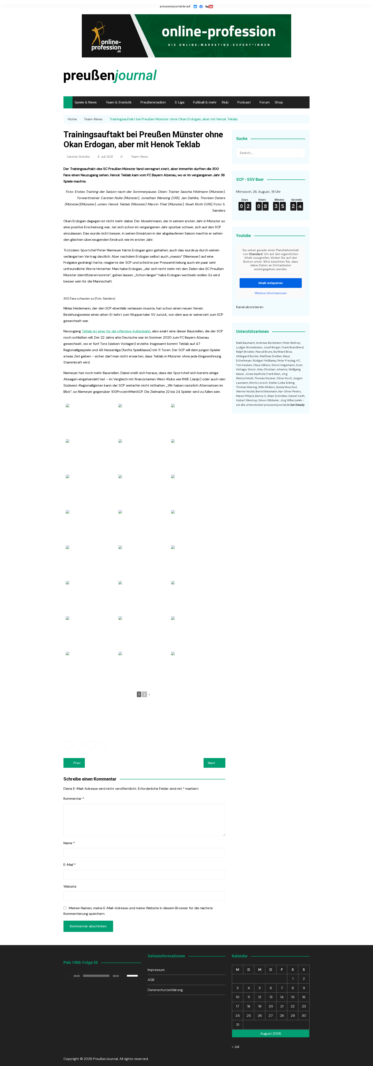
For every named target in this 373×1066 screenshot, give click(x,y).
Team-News (139, 157)
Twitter (79, 745)
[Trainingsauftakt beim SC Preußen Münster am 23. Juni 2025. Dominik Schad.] (197, 669)
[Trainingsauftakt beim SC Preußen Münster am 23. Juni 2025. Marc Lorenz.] (144, 527)
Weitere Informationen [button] (271, 293)
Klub (225, 102)
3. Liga (179, 102)
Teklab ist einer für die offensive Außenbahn (116, 331)
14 (282, 997)
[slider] (133, 975)
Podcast (244, 102)
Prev (77, 763)
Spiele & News (86, 102)
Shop (279, 102)
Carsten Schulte (78, 157)
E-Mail (69, 864)
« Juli (235, 1046)
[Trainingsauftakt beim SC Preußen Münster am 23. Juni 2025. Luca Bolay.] (92, 563)
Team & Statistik (119, 102)
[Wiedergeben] (69, 976)
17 (237, 1006)
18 (248, 1006)
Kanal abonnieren (249, 307)
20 (271, 1006)
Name (69, 843)
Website (69, 886)
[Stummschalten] (123, 976)
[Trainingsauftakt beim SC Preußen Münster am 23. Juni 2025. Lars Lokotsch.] (144, 563)
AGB (151, 979)
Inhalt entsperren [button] (271, 283)
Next (211, 763)
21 (281, 1006)
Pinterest (102, 745)
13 (270, 997)
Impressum (156, 970)
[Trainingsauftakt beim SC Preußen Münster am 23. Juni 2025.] (197, 456)
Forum (265, 102)
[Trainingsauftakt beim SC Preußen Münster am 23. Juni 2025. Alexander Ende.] (197, 492)
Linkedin (91, 745)
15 (292, 997)
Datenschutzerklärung (165, 990)
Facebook (67, 745)
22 (293, 1006)
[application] (102, 975)
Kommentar (73, 798)
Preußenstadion (153, 102)
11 (249, 997)
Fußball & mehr (205, 102)
